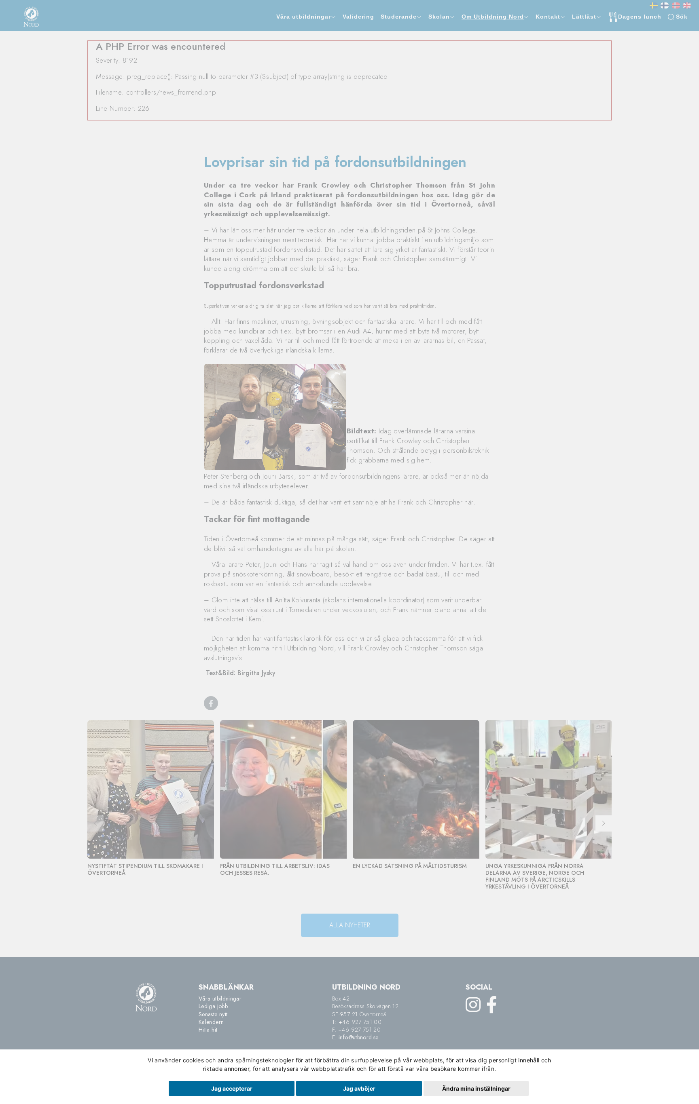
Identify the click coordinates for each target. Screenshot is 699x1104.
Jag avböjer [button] (359, 1088)
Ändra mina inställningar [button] (476, 1088)
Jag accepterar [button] (231, 1088)
